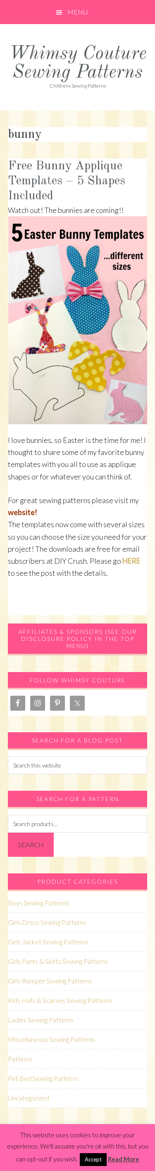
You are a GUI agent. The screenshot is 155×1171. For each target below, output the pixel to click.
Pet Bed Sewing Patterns (43, 1078)
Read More (123, 1159)
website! (22, 512)
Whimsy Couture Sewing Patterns (77, 63)
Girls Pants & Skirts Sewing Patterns (58, 961)
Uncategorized (28, 1098)
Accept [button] (93, 1159)
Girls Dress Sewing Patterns (47, 922)
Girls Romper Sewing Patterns (50, 981)
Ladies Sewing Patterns (41, 1020)
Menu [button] (77, 12)
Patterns (20, 1059)
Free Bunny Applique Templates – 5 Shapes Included (66, 181)
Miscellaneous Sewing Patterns (51, 1039)
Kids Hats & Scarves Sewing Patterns (60, 1000)
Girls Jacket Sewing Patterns (48, 942)
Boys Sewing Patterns (38, 903)
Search (31, 844)
